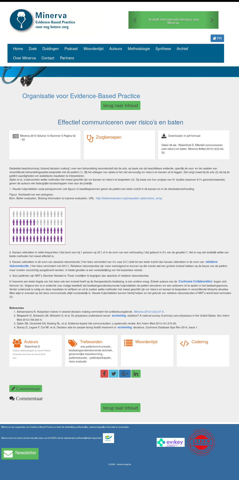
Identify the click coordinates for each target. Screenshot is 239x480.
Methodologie (139, 48)
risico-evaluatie (78, 361)
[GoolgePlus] (125, 374)
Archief (182, 48)
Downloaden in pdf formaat (184, 135)
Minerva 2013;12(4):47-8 (149, 311)
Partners (67, 57)
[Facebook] (104, 374)
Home (18, 48)
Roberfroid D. (33, 346)
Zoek (33, 48)
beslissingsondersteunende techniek (90, 350)
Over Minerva (24, 57)
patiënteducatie (78, 357)
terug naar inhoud (120, 105)
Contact (47, 57)
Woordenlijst (93, 48)
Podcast (71, 48)
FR (219, 38)
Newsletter (25, 452)
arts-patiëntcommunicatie (95, 346)
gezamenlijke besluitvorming (85, 354)
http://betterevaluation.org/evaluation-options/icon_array (129, 198)
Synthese (163, 48)
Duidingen (50, 48)
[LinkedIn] (136, 374)
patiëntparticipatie (100, 357)
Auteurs (115, 48)
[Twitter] (114, 374)
